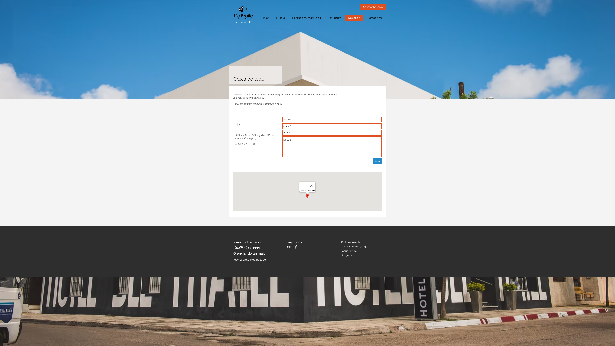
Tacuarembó (244, 22)
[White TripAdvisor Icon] (289, 247)
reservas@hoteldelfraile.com (250, 259)
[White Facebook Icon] (296, 247)
